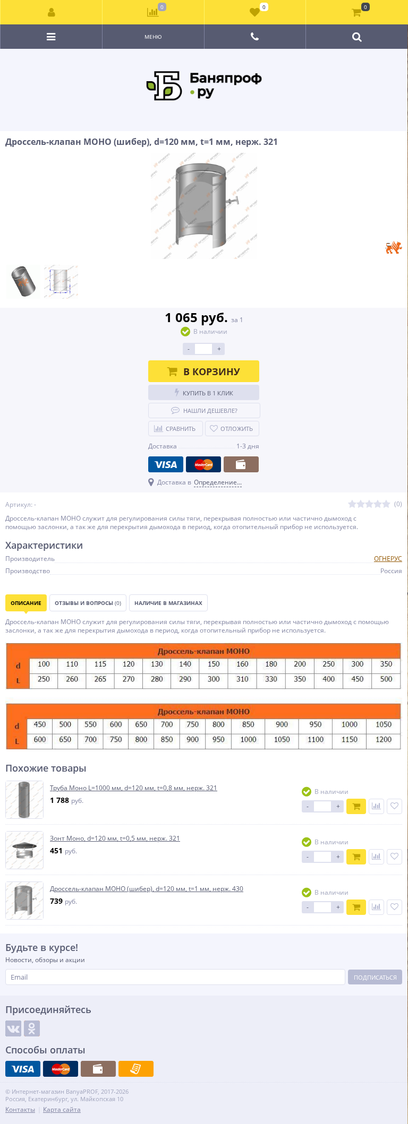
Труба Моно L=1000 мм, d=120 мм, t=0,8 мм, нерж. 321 (133, 788)
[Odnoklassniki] (32, 1028)
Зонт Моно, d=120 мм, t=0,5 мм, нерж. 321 (115, 838)
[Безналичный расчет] (136, 1069)
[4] (377, 504)
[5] (386, 504)
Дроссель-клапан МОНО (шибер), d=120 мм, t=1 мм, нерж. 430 (146, 889)
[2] (360, 504)
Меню (153, 36)
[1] (352, 504)
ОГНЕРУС (388, 558)
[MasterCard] (203, 464)
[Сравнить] (376, 806)
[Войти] (52, 12)
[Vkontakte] (13, 1028)
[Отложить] (394, 806)
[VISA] (165, 464)
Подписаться (375, 977)
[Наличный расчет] (241, 464)
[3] (369, 504)
